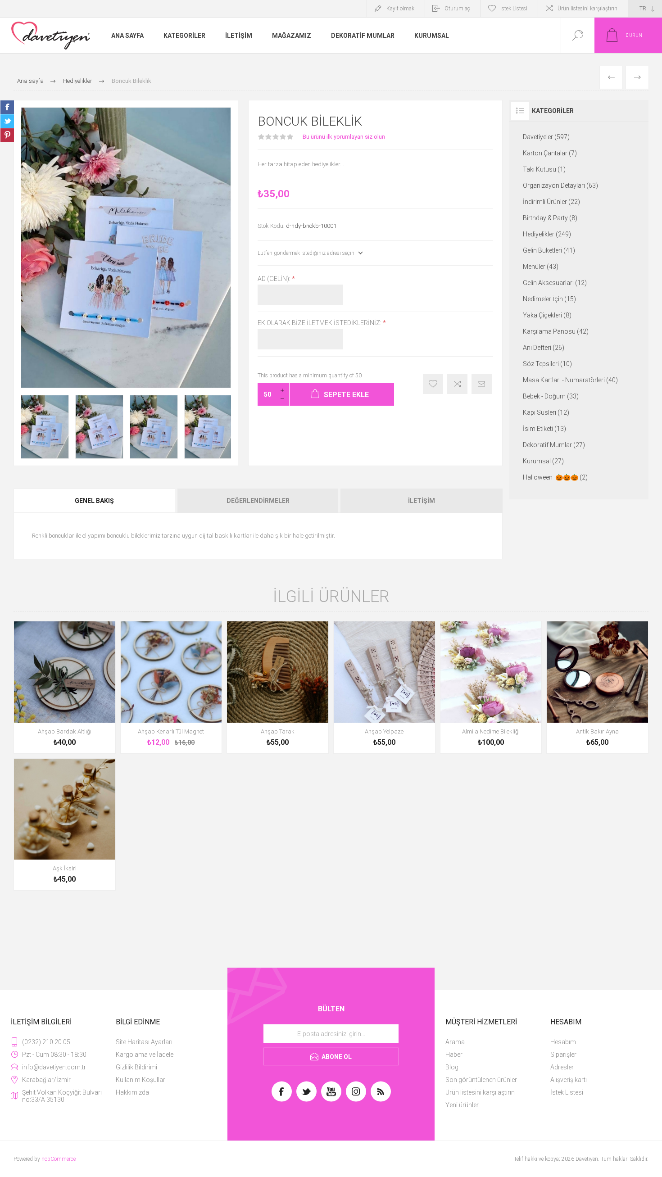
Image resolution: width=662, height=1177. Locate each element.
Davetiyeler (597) (546, 136)
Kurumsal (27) (543, 461)
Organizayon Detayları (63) (560, 185)
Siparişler (563, 1054)
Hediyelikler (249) (547, 234)
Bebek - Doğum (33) (551, 396)
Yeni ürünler (462, 1105)
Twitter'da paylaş (7, 121)
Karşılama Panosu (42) (556, 331)
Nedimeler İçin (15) (549, 299)
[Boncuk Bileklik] (45, 427)
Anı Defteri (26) (543, 347)
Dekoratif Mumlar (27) (554, 444)
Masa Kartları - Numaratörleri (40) (570, 380)
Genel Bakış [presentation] (94, 500)
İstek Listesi (566, 1092)
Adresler (562, 1067)
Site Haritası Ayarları (144, 1042)
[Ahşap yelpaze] (384, 687)
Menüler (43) (540, 266)
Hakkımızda (132, 1092)
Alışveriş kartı (568, 1079)
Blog (451, 1067)
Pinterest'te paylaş (7, 135)
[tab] (95, 501)
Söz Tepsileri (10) (547, 363)
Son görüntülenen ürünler (481, 1079)
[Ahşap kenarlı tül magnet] (171, 687)
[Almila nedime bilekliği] (491, 687)
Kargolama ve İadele (144, 1054)
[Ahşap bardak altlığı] (64, 687)
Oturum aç (457, 8)
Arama (455, 1042)
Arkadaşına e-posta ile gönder (482, 384)
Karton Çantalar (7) (550, 153)
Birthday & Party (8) (550, 218)
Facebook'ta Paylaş (7, 107)
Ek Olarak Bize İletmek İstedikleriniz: (320, 323)
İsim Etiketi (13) (544, 428)
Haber (453, 1054)
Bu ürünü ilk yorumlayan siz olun (344, 136)
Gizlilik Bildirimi (136, 1067)
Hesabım (563, 1042)
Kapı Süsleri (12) (546, 412)
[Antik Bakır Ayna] (597, 687)
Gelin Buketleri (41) (549, 250)
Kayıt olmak (400, 8)
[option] (45, 427)
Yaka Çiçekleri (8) (547, 315)
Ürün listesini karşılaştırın (587, 8)
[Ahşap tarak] (277, 687)
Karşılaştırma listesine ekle (457, 384)
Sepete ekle (54, 729)
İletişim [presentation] (421, 500)
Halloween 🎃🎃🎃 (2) (555, 477)
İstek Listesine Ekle (433, 384)
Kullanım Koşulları (141, 1079)
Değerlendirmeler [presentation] (258, 500)
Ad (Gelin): (275, 278)
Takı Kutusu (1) (544, 169)
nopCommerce (58, 1159)
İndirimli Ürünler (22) (551, 201)
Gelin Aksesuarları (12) (555, 282)
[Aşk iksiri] (64, 825)
